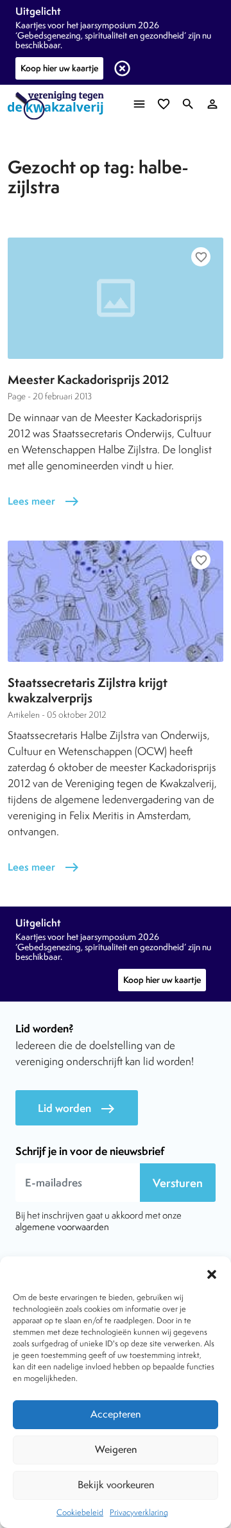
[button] (211, 1272)
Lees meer (44, 501)
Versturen (178, 1183)
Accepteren (115, 1414)
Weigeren (116, 1449)
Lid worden (77, 1108)
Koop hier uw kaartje (59, 68)
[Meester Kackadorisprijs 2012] (115, 298)
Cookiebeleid (79, 1512)
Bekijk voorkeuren (116, 1484)
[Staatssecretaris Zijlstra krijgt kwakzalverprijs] (115, 601)
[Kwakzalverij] (59, 105)
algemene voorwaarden (62, 1226)
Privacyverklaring (139, 1512)
